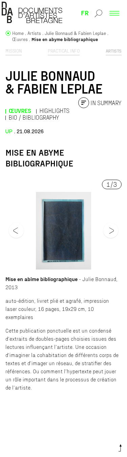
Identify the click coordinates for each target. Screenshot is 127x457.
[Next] (110, 230)
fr (85, 12)
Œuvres (20, 110)
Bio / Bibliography (33, 117)
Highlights (54, 110)
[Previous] (16, 230)
